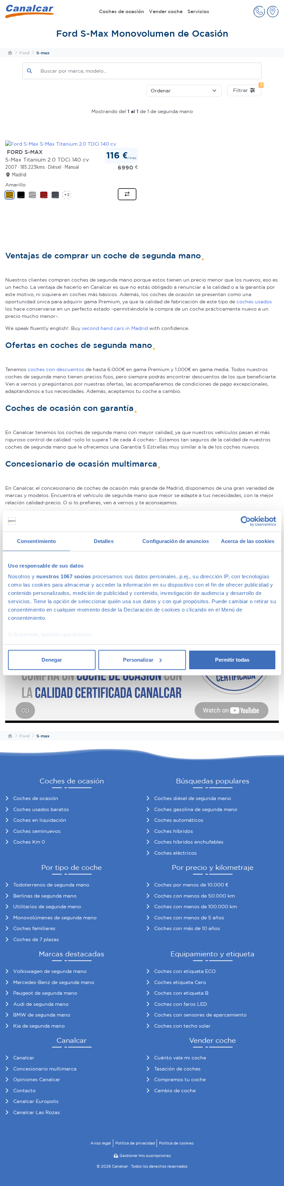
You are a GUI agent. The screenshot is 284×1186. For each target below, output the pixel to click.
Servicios (198, 11)
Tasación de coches (177, 1069)
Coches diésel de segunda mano (192, 798)
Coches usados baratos (41, 809)
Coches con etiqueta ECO (185, 971)
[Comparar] (127, 194)
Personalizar (138, 660)
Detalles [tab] (104, 541)
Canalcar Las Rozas (36, 1112)
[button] (259, 12)
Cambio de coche (175, 1090)
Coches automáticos (178, 820)
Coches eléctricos (175, 853)
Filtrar (247, 89)
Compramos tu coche (180, 1079)
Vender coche (166, 11)
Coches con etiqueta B (181, 993)
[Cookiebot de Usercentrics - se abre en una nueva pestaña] (245, 521)
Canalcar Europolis (36, 1101)
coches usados (254, 301)
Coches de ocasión (121, 11)
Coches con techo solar (182, 1026)
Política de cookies (176, 1143)
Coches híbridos (173, 831)
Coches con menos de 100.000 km (195, 906)
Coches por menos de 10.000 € (191, 885)
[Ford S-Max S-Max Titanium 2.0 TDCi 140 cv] (60, 143)
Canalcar (23, 1057)
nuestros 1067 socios (63, 576)
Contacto (24, 1090)
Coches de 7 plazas (36, 939)
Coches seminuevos (37, 831)
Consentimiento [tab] (36, 541)
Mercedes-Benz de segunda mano (53, 982)
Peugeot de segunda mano (45, 993)
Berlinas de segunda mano (45, 896)
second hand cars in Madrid (115, 328)
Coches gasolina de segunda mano (195, 809)
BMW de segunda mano (41, 1015)
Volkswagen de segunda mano (50, 971)
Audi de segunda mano (41, 1004)
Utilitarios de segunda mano (47, 906)
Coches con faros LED (180, 1004)
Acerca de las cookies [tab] (247, 541)
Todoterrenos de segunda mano (51, 885)
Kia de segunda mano (39, 1026)
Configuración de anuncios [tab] (175, 541)
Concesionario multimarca (45, 1069)
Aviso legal (100, 1143)
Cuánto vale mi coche (180, 1057)
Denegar (52, 660)
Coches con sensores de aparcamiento (200, 1015)
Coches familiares (34, 928)
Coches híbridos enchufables (188, 842)
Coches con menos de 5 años (189, 917)
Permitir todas (232, 660)
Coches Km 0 (29, 842)
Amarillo (15, 184)
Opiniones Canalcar (36, 1079)
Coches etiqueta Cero (180, 982)
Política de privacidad (135, 1143)
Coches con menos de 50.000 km (194, 896)
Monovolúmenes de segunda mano (55, 917)
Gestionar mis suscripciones (145, 1155)
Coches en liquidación (39, 820)
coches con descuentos (56, 369)
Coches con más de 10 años (187, 928)
